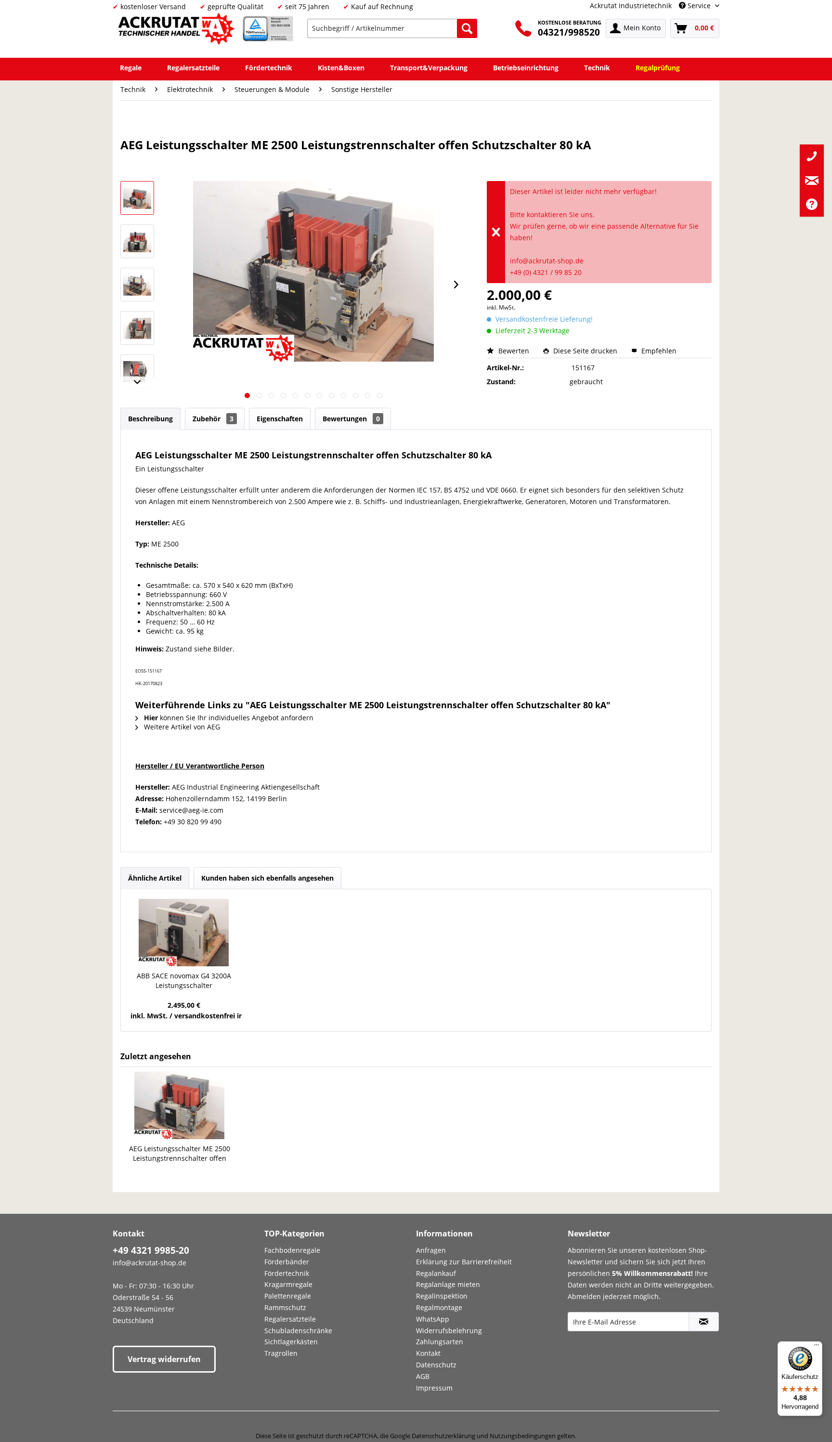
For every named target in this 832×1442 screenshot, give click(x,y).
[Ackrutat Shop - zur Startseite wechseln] (177, 31)
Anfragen (431, 1250)
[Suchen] (467, 28)
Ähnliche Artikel (155, 878)
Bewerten (513, 350)
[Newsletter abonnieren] (704, 1321)
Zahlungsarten (439, 1341)
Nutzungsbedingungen (523, 1435)
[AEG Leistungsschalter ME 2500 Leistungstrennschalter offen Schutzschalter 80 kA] (179, 1105)
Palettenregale (287, 1295)
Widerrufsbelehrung (449, 1330)
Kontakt (428, 1353)
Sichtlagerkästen (291, 1341)
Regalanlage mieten (448, 1284)
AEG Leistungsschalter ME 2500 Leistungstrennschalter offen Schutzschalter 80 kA (179, 1153)
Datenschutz (436, 1364)
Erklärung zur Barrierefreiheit (464, 1261)
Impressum (434, 1387)
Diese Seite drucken (585, 350)
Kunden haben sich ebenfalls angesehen (267, 878)
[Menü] (816, 1347)
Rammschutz (285, 1307)
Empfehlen (657, 350)
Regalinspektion (442, 1295)
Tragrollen (281, 1353)
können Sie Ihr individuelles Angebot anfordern (228, 717)
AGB (422, 1376)
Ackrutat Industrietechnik (631, 5)
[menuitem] (392, 28)
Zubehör (213, 418)
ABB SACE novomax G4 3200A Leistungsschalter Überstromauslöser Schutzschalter (184, 980)
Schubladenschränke (298, 1330)
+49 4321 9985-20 (151, 1250)
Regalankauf (436, 1273)
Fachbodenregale (292, 1250)
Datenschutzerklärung (443, 1435)
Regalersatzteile (290, 1319)
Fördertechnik (286, 1273)
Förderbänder (286, 1261)
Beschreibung (150, 418)
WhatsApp (432, 1319)
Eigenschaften (280, 418)
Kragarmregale (288, 1284)
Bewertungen (351, 418)
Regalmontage (439, 1307)
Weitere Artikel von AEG (181, 726)
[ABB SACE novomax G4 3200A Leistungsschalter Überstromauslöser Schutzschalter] (183, 932)
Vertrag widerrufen (164, 1359)
